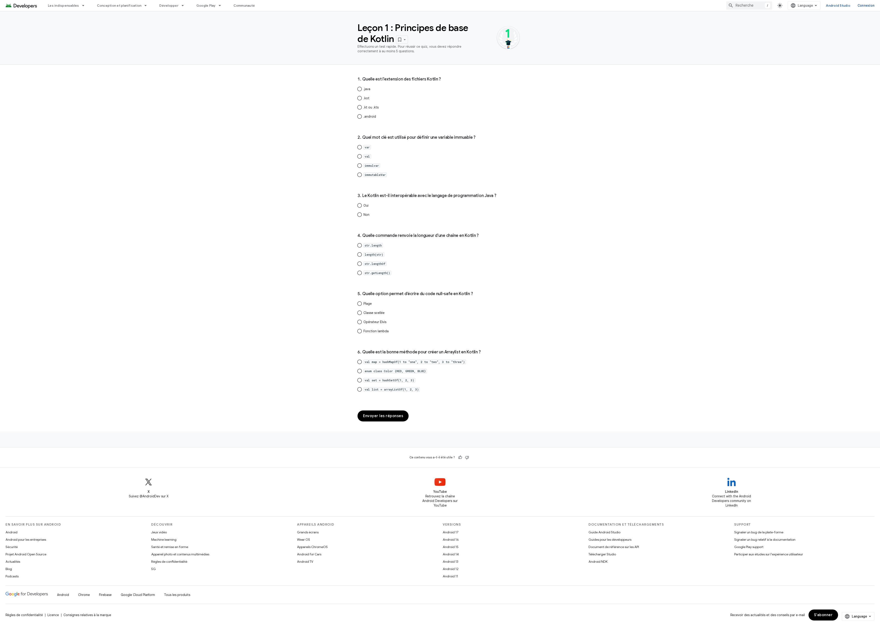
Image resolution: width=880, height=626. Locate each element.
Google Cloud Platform (138, 595)
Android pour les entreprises (26, 539)
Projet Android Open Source (26, 554)
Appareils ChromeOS (312, 547)
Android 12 (451, 569)
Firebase (105, 595)
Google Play (206, 5)
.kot (366, 98)
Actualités (13, 562)
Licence (53, 615)
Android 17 (451, 532)
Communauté (244, 5)
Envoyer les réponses (383, 416)
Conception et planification (119, 5)
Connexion (866, 5)
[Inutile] (467, 457)
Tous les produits (177, 595)
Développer (169, 5)
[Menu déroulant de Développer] (185, 5)
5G (153, 569)
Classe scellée (374, 313)
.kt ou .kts (371, 107)
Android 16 (451, 539)
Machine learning (163, 539)
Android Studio (838, 5)
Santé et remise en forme (169, 547)
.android (369, 116)
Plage (367, 304)
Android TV (305, 562)
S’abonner (823, 615)
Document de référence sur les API (613, 547)
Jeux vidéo (159, 532)
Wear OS (303, 539)
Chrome (84, 595)
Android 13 (450, 562)
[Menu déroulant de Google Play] (222, 5)
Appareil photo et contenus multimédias (180, 554)
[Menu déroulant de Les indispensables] (85, 5)
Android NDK (598, 562)
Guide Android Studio (604, 532)
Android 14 (451, 554)
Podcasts (12, 576)
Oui (365, 205)
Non (366, 215)
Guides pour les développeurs (609, 539)
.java (366, 89)
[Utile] (460, 457)
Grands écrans (308, 532)
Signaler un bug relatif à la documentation (764, 539)
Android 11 (450, 576)
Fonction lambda (376, 331)
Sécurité (12, 547)
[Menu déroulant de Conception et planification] (147, 5)
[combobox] (749, 5)
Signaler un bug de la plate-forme (758, 532)
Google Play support (748, 547)
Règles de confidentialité (169, 562)
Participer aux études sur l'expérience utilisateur (768, 554)
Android (11, 532)
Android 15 (451, 547)
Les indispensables (63, 5)
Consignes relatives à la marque (87, 615)
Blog (9, 569)
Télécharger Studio (602, 554)
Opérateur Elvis (374, 322)
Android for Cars (309, 554)
